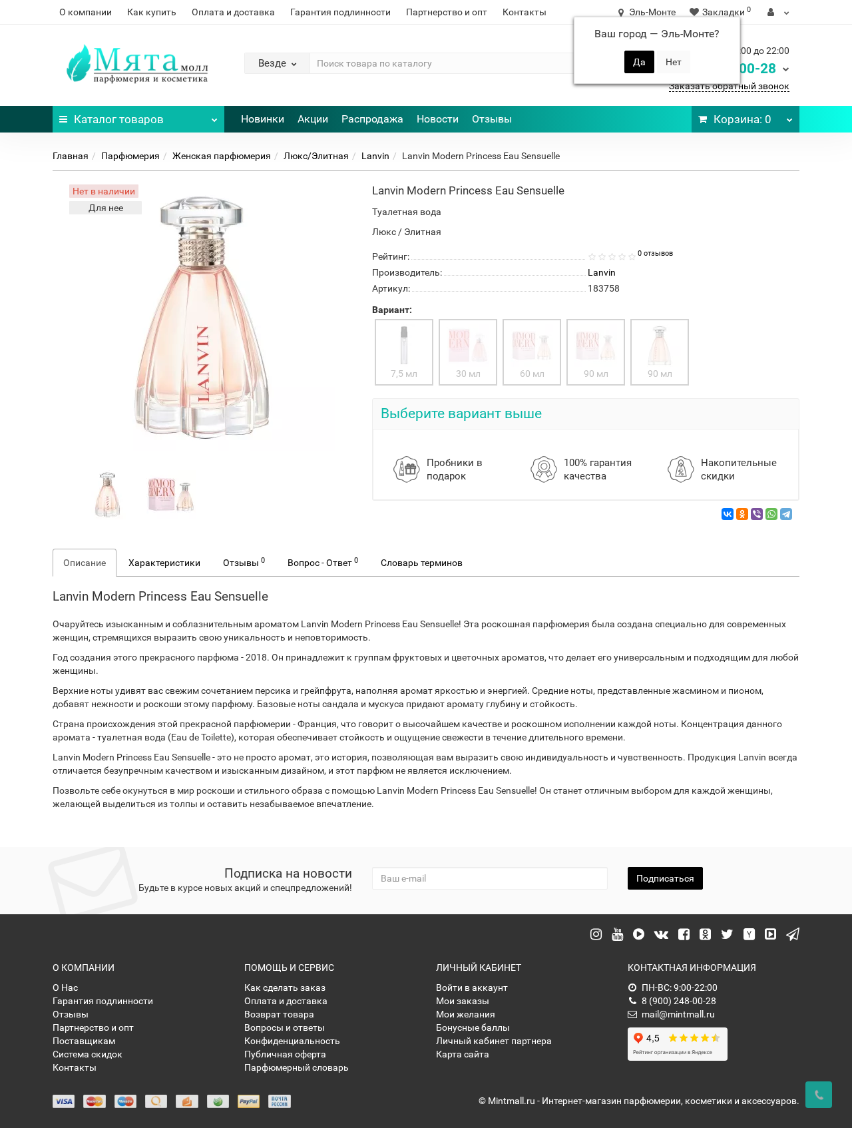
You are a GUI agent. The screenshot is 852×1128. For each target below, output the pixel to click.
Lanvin (375, 155)
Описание (84, 562)
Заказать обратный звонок (729, 86)
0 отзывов (655, 253)
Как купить (151, 12)
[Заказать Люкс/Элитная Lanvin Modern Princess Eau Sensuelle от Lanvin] (107, 494)
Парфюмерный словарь (296, 1067)
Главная (71, 155)
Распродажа (372, 119)
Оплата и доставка (233, 12)
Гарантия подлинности (340, 12)
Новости (438, 119)
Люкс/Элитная (316, 155)
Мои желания (465, 1014)
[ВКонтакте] (728, 514)
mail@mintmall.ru (678, 1014)
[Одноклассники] (742, 514)
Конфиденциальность (292, 1040)
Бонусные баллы (473, 1027)
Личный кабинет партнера (494, 1040)
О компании (85, 12)
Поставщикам (84, 1040)
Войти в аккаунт (472, 987)
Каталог (119, 119)
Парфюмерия (130, 155)
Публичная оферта (285, 1054)
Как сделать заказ (284, 987)
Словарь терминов (422, 562)
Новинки (262, 119)
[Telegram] (786, 514)
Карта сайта (462, 1054)
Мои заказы (462, 1000)
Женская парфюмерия (221, 155)
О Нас (65, 987)
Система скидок (87, 1054)
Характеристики (164, 562)
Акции (313, 119)
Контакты (524, 12)
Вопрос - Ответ (323, 562)
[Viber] (757, 514)
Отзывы (492, 119)
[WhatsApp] (771, 514)
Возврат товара (279, 1014)
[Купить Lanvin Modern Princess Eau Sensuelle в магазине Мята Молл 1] (171, 494)
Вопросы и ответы (284, 1027)
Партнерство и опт (446, 12)
